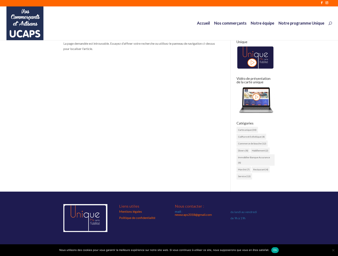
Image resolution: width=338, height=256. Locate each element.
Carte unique (247, 129)
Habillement (260, 150)
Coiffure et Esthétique (251, 136)
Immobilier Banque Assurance (254, 160)
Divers (243, 150)
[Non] (333, 250)
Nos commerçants (230, 23)
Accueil (203, 23)
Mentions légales (130, 211)
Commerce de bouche (252, 143)
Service (244, 176)
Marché (244, 169)
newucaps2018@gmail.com (193, 214)
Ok (275, 250)
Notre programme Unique (301, 23)
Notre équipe (262, 23)
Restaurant (260, 169)
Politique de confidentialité (137, 218)
